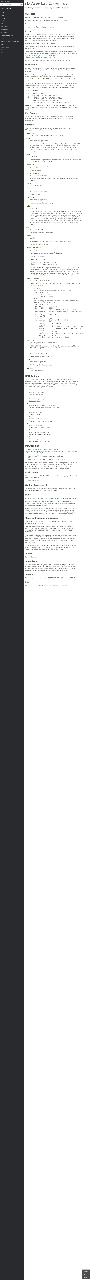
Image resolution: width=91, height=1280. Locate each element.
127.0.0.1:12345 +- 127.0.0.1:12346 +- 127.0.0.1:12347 (43, 294)
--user (28, 80)
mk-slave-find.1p (8, 9)
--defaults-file (32, 78)
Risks (2, 15)
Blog (85, 1274)
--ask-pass (29, 133)
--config (28, 154)
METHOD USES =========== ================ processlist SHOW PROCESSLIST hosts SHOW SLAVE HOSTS (43, 262)
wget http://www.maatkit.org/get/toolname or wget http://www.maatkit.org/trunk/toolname (45, 457)
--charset (29, 138)
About (86, 1277)
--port (61, 78)
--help (28, 183)
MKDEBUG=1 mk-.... (34, 481)
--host (43, 27)
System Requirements (7, 35)
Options (3, 24)
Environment (4, 32)
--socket (69, 78)
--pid (27, 206)
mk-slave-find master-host (40, 27)
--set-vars (29, 340)
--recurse (29, 236)
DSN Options (4, 26)
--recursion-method (41, 244)
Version (3, 50)
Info (2, 52)
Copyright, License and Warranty (10, 41)
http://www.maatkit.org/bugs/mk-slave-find (41, 57)
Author (3, 44)
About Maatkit (5, 47)
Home (86, 1271)
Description (4, 18)
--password (45, 78)
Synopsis (3, 12)
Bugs (2, 38)
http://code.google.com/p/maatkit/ (38, 451)
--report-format (32, 278)
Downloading (4, 29)
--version (29, 368)
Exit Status (4, 21)
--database (29, 164)
